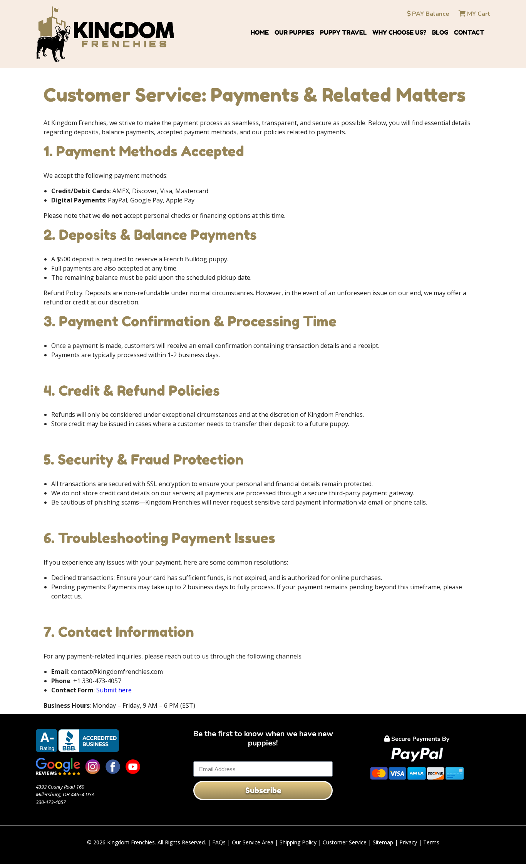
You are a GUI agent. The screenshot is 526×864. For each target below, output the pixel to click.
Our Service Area (252, 842)
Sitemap (383, 842)
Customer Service (345, 842)
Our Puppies (294, 32)
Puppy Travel (343, 32)
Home (260, 32)
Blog (440, 32)
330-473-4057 (51, 802)
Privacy (408, 842)
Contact (469, 32)
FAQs (219, 842)
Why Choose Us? (399, 32)
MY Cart (478, 14)
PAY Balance (429, 14)
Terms (431, 842)
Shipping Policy (298, 842)
